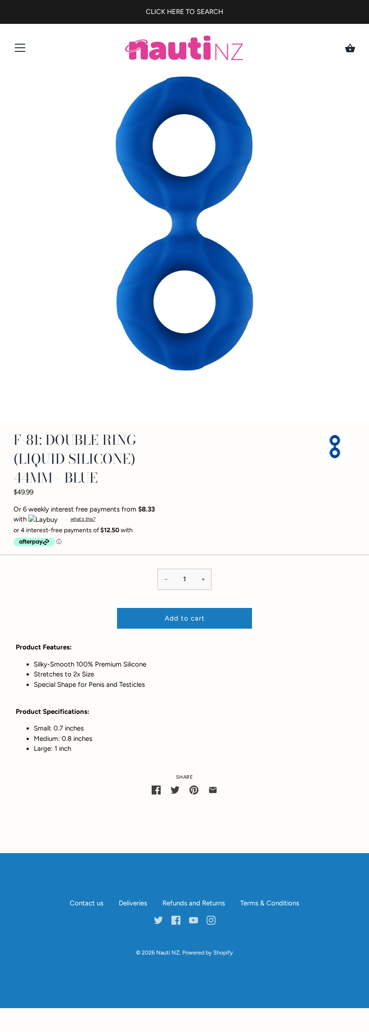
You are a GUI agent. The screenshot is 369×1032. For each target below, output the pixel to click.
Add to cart (185, 618)
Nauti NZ (168, 952)
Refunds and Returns (193, 903)
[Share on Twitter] (175, 789)
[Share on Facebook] (156, 789)
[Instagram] (211, 920)
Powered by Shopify (207, 952)
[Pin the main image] (193, 789)
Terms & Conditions (269, 903)
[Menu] (20, 49)
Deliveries (133, 903)
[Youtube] (193, 920)
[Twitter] (158, 920)
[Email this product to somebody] (212, 789)
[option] (335, 448)
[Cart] (350, 48)
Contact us (87, 903)
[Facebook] (175, 920)
